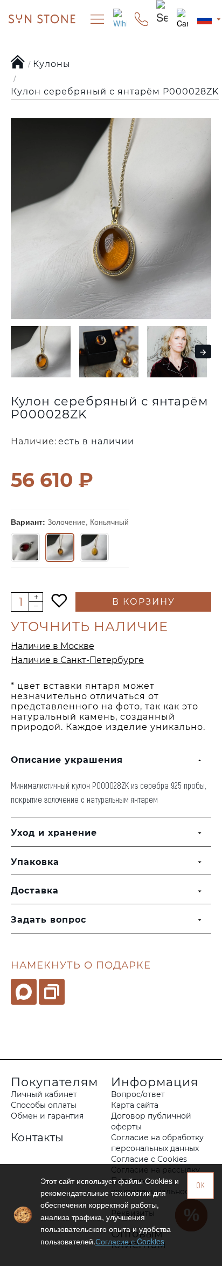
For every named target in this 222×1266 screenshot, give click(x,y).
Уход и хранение (54, 833)
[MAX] (24, 992)
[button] (14, 351)
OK (200, 1185)
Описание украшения (67, 760)
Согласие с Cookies (129, 1241)
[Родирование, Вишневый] (25, 547)
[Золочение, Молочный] (94, 547)
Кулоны (52, 64)
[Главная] (18, 62)
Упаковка (35, 862)
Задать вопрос (48, 920)
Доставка (35, 890)
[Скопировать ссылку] (52, 992)
